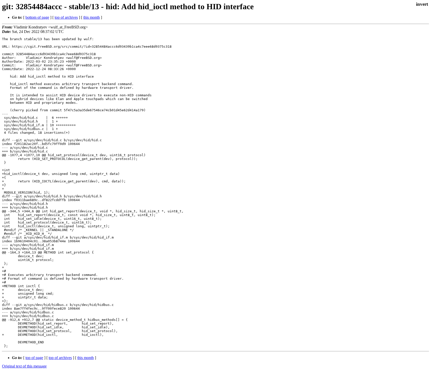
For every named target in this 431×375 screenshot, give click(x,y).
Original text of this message (24, 366)
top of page (34, 358)
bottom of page (37, 17)
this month (91, 17)
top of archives (66, 17)
